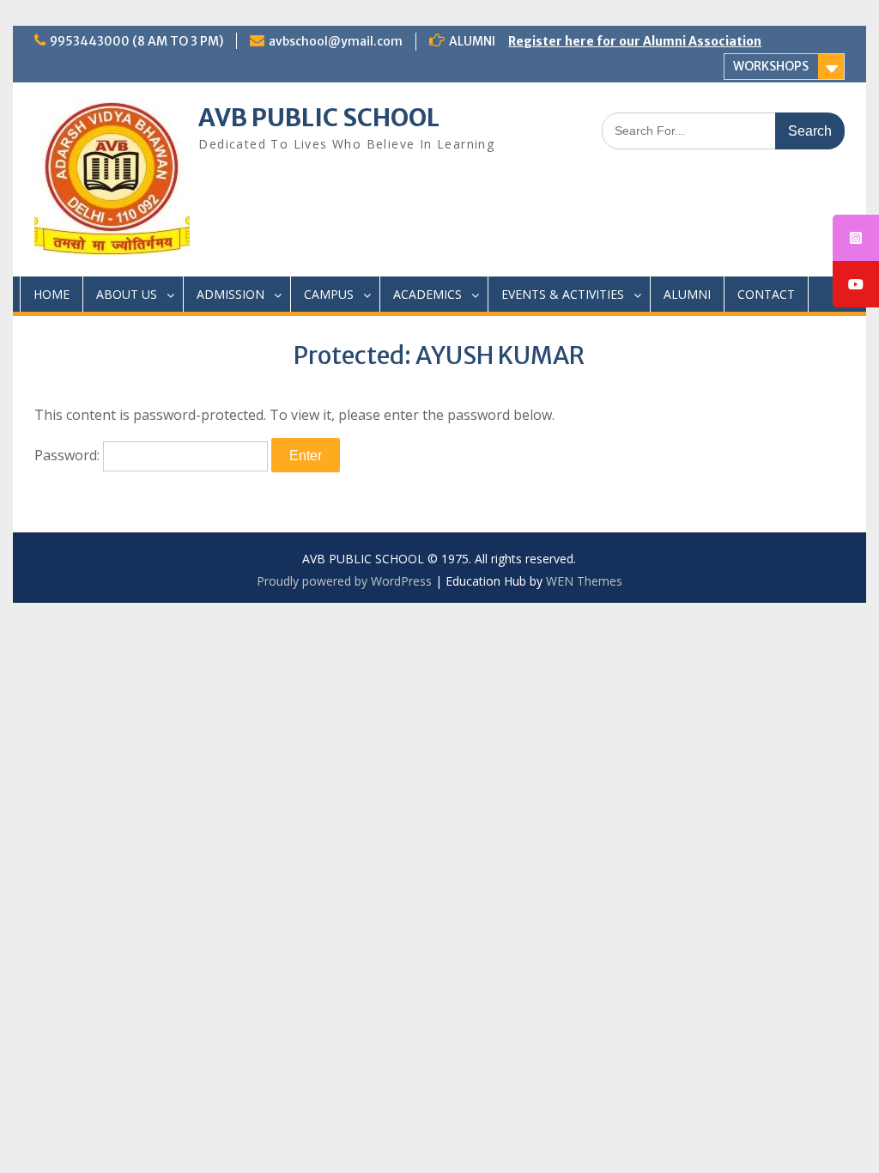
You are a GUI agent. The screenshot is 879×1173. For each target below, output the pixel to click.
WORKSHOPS (771, 66)
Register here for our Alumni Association (634, 41)
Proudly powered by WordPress (344, 581)
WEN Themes (584, 581)
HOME (51, 294)
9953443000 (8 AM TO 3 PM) (136, 41)
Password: (68, 455)
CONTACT (766, 294)
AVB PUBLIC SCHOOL (319, 117)
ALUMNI (687, 294)
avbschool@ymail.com (336, 41)
